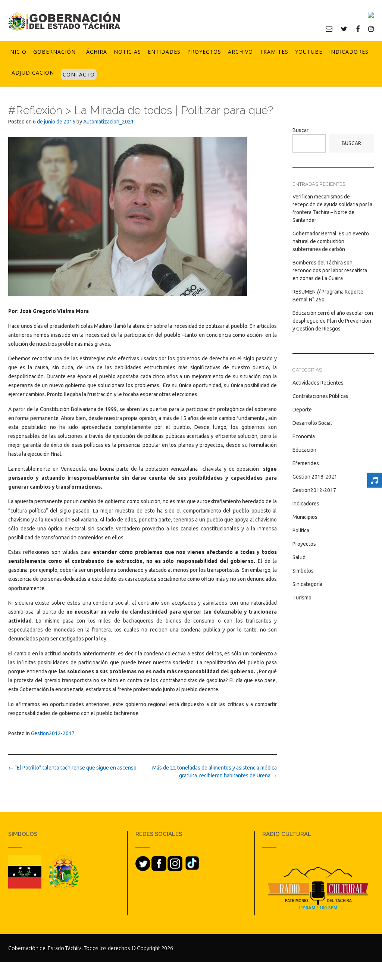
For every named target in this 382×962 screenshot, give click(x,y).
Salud (299, 557)
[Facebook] (358, 28)
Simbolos (303, 571)
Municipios (304, 517)
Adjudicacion (33, 72)
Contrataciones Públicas (320, 396)
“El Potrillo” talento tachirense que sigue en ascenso (72, 768)
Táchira (94, 51)
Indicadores (349, 51)
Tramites (274, 51)
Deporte (302, 410)
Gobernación (54, 51)
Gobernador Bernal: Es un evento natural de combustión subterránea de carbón (330, 241)
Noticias (127, 51)
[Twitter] (344, 28)
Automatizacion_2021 (108, 122)
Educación (304, 450)
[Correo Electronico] (329, 28)
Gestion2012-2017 (53, 733)
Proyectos (204, 51)
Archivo (240, 51)
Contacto (79, 74)
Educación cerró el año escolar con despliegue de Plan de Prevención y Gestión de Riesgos (332, 321)
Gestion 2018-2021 (314, 477)
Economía (303, 436)
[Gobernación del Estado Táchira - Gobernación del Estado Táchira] (64, 21)
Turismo (301, 598)
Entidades (164, 51)
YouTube (308, 51)
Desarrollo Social (312, 423)
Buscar (300, 130)
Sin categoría (307, 584)
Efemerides (305, 463)
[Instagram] (371, 28)
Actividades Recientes (318, 383)
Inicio (17, 51)
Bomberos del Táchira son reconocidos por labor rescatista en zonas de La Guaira (329, 270)
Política (300, 530)
